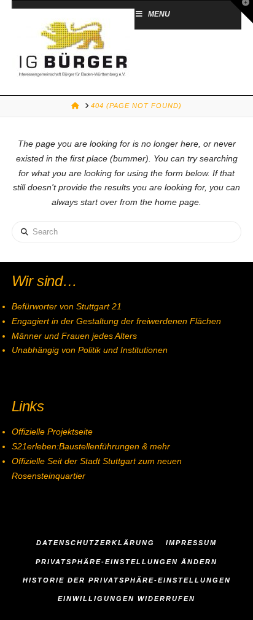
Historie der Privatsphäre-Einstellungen (127, 580)
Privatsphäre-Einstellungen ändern (126, 561)
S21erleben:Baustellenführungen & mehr (91, 446)
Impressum (191, 542)
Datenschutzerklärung (95, 542)
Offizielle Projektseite (52, 431)
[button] (241, 11)
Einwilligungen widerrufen (126, 598)
